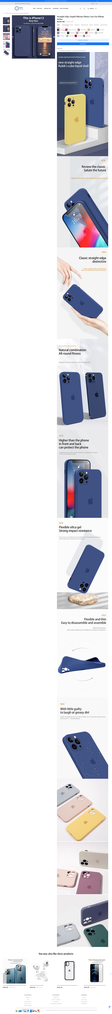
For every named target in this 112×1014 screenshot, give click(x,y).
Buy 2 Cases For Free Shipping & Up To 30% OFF (56, 1)
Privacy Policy (27, 1003)
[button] (13, 37)
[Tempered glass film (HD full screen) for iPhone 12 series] (96, 971)
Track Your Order (64, 8)
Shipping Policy (28, 1001)
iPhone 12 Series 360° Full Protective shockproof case (67, 985)
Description (59, 48)
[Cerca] (80, 8)
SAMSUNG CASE (47, 8)
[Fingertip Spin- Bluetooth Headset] (42, 971)
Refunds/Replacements (56, 1003)
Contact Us (56, 997)
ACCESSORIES (56, 8)
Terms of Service (28, 1005)
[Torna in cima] (109, 1010)
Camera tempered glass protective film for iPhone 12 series (14, 985)
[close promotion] (97, 1)
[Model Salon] (19, 8)
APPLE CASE (39, 8)
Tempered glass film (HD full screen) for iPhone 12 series (95, 985)
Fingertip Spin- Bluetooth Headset (36, 985)
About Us (28, 997)
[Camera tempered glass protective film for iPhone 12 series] (15, 971)
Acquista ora (83, 43)
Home (34, 8)
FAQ (28, 999)
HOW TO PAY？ (56, 1001)
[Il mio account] (84, 8)
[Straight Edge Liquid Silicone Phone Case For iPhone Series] (33, 37)
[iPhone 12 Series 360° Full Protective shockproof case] (69, 971)
